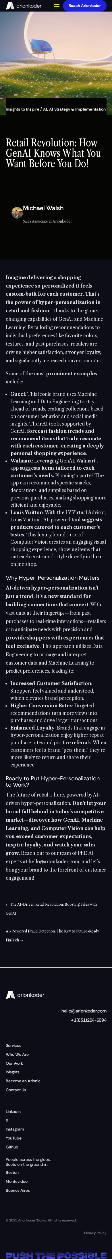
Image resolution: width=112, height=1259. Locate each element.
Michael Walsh (43, 208)
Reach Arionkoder (85, 5)
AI (45, 109)
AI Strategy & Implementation (77, 109)
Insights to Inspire (22, 109)
